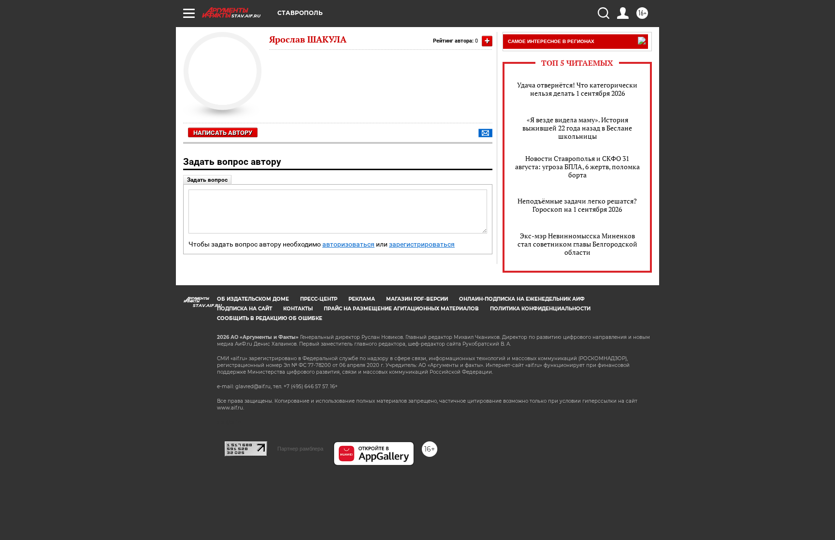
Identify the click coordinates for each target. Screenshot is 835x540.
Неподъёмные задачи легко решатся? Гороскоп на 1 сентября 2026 (577, 205)
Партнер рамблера (300, 449)
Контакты (298, 309)
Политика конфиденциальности (540, 309)
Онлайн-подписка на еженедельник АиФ (522, 299)
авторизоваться (348, 244)
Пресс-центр (318, 299)
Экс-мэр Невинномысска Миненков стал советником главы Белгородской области (577, 244)
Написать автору (222, 132)
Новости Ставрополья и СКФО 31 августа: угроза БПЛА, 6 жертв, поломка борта (577, 166)
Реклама (361, 299)
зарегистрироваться (422, 244)
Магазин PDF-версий (417, 299)
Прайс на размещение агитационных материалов (401, 309)
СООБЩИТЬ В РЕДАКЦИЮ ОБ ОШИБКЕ (269, 318)
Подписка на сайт (244, 309)
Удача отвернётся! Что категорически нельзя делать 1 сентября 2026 (577, 89)
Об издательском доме (253, 299)
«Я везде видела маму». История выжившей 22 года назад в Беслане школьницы (577, 128)
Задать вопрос (207, 179)
